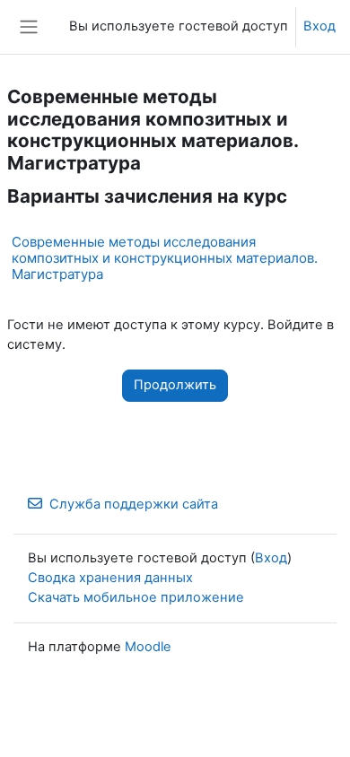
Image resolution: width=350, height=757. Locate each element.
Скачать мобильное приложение (136, 597)
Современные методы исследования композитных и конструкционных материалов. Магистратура (165, 258)
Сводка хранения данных (110, 578)
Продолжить (175, 385)
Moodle (148, 647)
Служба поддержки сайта (133, 504)
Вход (319, 26)
